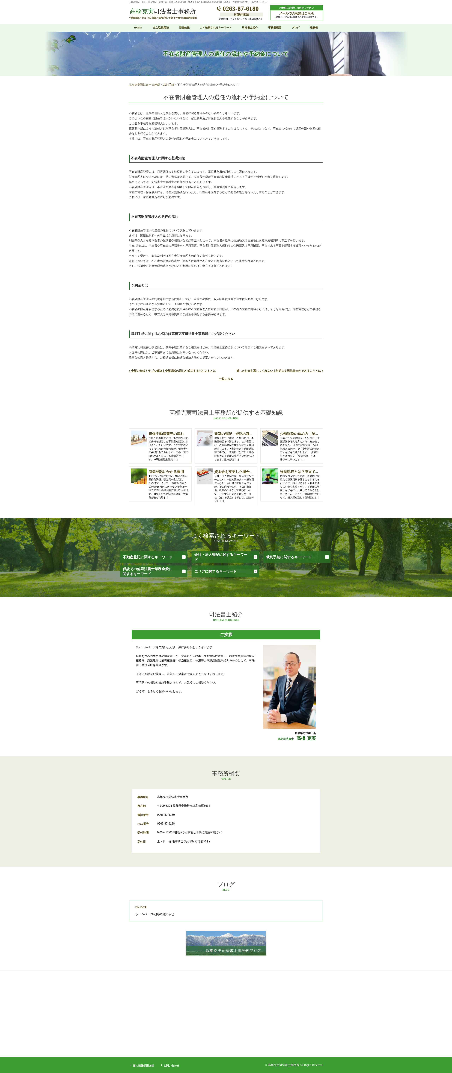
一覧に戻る (226, 378)
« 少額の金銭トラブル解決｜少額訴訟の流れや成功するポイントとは (172, 370)
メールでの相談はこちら (296, 13)
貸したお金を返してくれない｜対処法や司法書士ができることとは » (279, 370)
